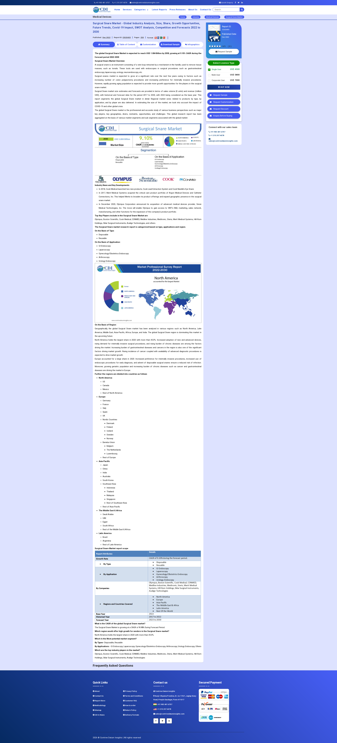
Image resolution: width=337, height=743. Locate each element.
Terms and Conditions (134, 696)
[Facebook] (236, 2)
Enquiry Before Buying (222, 116)
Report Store (99, 701)
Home (117, 9)
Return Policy (130, 710)
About (97, 691)
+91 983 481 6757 (102, 3)
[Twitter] (239, 2)
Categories (140, 9)
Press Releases (177, 9)
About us (192, 9)
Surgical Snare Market (234, 17)
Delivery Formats (132, 715)
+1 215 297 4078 (120, 3)
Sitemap (97, 710)
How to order (130, 705)
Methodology (100, 705)
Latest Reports (159, 9)
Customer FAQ (131, 701)
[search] (242, 10)
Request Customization (223, 102)
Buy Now (225, 87)
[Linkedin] (242, 2)
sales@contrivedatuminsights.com (145, 3)
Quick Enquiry (227, 3)
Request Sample (224, 51)
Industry (196, 17)
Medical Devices (212, 17)
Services (127, 9)
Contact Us (205, 9)
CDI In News (99, 715)
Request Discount (220, 109)
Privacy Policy (131, 691)
